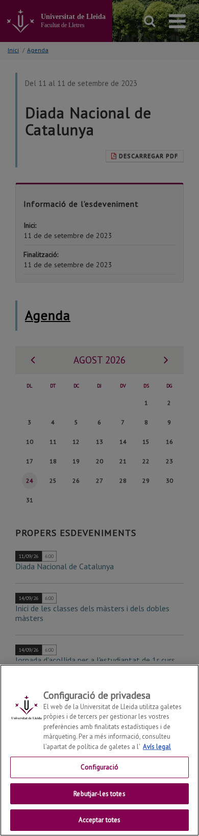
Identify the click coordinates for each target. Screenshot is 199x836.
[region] (99, 750)
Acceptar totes (100, 820)
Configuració (99, 767)
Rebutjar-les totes (99, 793)
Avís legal (157, 746)
